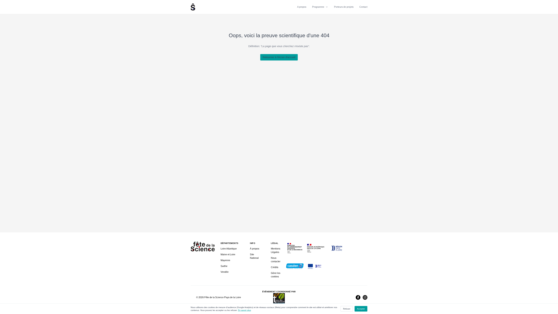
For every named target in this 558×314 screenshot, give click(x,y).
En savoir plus (244, 310)
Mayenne (225, 260)
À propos (254, 248)
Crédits (274, 267)
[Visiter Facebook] (358, 297)
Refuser (346, 309)
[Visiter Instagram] (365, 297)
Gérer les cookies (275, 275)
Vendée (225, 272)
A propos (301, 7)
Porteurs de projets (344, 7)
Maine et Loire (228, 254)
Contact (363, 7)
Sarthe (224, 266)
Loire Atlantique (229, 248)
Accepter (361, 309)
